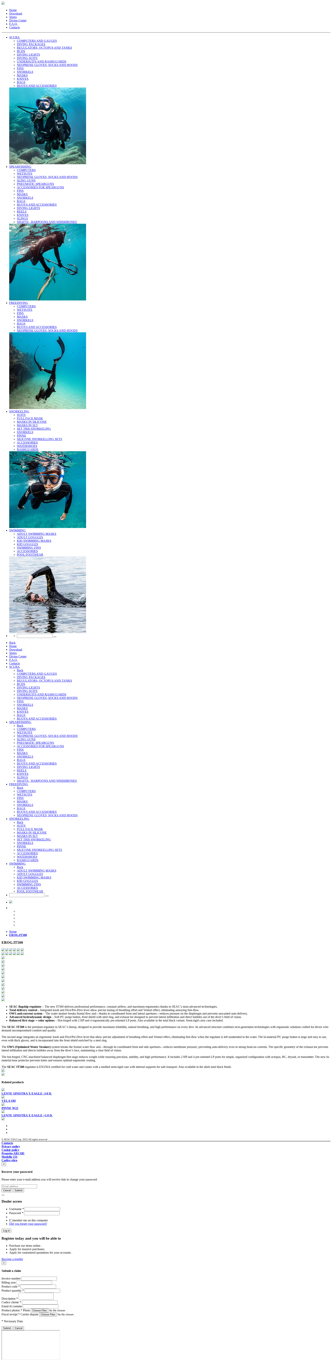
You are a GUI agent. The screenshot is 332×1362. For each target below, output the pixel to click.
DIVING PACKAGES (31, 677)
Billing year (9, 1282)
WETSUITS (24, 732)
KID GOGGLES (27, 881)
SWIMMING (17, 530)
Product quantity (13, 1290)
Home (13, 10)
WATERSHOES (27, 856)
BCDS (21, 684)
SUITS (21, 825)
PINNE (21, 846)
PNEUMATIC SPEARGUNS (35, 742)
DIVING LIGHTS (28, 687)
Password (16, 1213)
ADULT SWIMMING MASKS (36, 870)
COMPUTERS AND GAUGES (37, 673)
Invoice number (11, 1278)
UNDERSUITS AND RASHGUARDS (41, 694)
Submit (7, 1328)
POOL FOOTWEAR (30, 891)
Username (16, 1209)
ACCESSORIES (27, 853)
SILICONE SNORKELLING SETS (39, 849)
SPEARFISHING (20, 166)
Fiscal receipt (11, 1314)
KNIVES (22, 711)
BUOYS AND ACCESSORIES (37, 718)
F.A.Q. (13, 24)
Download (15, 13)
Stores (13, 17)
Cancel (18, 1328)
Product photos (12, 1310)
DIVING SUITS (27, 691)
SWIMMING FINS (29, 884)
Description (10, 1298)
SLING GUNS (26, 739)
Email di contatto (12, 1306)
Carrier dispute (29, 1314)
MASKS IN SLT (27, 836)
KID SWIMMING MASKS (34, 877)
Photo (26, 1310)
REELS (22, 770)
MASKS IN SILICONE (32, 832)
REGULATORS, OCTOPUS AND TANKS (44, 680)
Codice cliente (11, 1302)
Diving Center (18, 20)
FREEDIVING (18, 302)
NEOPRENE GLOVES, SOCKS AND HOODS (47, 698)
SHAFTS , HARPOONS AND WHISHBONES (47, 780)
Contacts (14, 27)
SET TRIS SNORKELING (34, 839)
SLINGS (22, 777)
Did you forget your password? (28, 1223)
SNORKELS (25, 704)
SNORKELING (19, 411)
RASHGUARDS (27, 860)
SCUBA (14, 37)
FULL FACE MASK (30, 829)
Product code (11, 1286)
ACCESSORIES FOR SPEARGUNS (40, 746)
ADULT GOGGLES (30, 874)
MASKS (22, 708)
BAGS (21, 715)
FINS (20, 701)
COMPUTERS (26, 729)
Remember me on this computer (28, 1220)
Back (12, 642)
